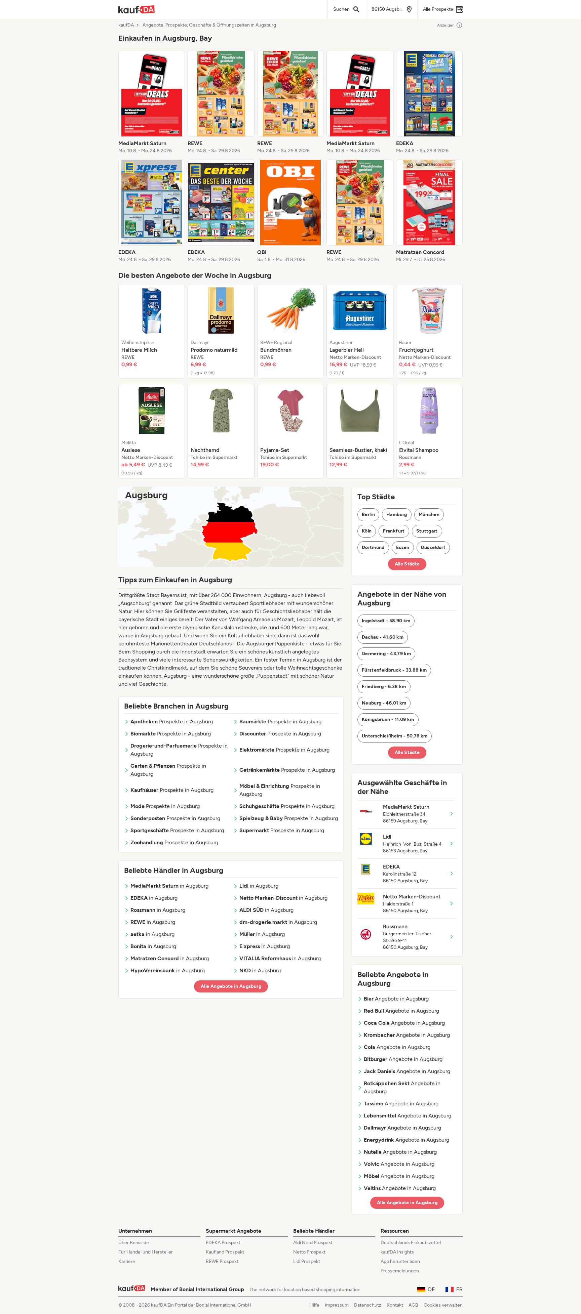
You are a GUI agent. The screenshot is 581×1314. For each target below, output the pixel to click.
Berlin (368, 514)
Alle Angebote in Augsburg (231, 986)
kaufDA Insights (397, 1252)
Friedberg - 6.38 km (384, 686)
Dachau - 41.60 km (382, 637)
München (429, 514)
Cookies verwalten (443, 1305)
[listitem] (151, 102)
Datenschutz (367, 1305)
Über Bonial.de (133, 1242)
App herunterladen (400, 1261)
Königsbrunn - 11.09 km (388, 719)
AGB (413, 1305)
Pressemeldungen (400, 1271)
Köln (367, 531)
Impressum (337, 1305)
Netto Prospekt (309, 1252)
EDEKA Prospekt (223, 1242)
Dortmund (373, 547)
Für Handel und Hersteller (145, 1252)
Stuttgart (427, 531)
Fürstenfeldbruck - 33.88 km (394, 670)
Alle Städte (407, 564)
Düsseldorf (433, 547)
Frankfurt (393, 531)
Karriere (126, 1261)
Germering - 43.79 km (386, 653)
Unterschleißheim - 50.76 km (394, 736)
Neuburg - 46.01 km (384, 703)
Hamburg (396, 514)
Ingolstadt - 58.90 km (386, 621)
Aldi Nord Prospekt (313, 1242)
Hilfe (314, 1305)
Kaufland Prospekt (225, 1252)
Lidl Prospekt (306, 1261)
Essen (403, 547)
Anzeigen (446, 25)
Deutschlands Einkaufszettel (411, 1242)
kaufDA (126, 25)
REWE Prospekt (222, 1261)
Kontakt (395, 1305)
